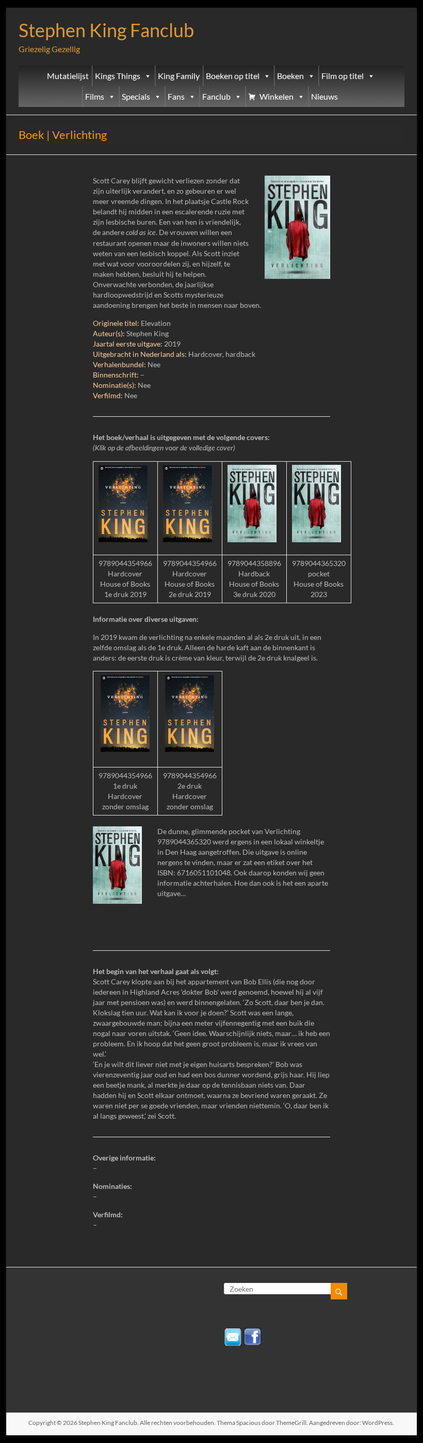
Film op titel (342, 76)
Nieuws (324, 96)
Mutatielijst (68, 76)
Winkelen (276, 96)
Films (94, 96)
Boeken (290, 76)
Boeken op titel (232, 76)
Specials (136, 96)
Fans (176, 96)
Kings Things (117, 76)
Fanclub (216, 96)
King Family (179, 76)
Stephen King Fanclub (106, 30)
